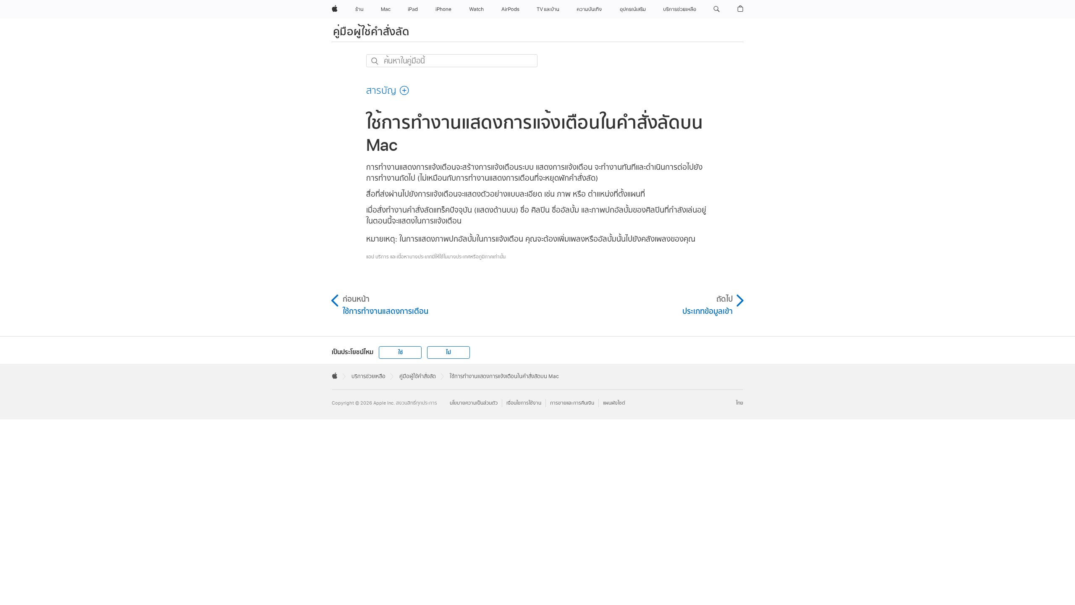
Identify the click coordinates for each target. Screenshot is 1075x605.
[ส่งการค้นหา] (375, 61)
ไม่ (448, 352)
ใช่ (400, 352)
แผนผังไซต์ (614, 403)
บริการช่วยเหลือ (368, 376)
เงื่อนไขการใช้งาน (523, 403)
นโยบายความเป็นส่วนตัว (474, 403)
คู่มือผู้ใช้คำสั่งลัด (371, 31)
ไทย (739, 403)
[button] (716, 9)
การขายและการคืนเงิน (572, 403)
